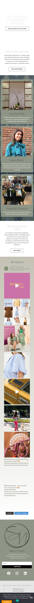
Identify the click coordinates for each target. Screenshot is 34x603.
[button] (31, 4)
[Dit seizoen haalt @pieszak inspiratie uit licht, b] (17, 312)
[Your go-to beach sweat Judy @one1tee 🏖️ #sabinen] (17, 444)
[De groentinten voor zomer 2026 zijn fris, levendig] (17, 338)
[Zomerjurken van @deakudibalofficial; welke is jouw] (17, 471)
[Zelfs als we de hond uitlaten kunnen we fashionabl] (17, 418)
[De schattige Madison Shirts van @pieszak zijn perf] (17, 365)
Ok (17, 600)
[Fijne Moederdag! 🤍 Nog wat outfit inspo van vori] (17, 497)
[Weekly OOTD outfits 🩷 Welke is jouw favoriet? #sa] (17, 285)
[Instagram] (17, 573)
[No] (31, 597)
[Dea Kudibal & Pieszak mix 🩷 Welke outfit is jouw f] (17, 391)
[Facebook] (8, 573)
